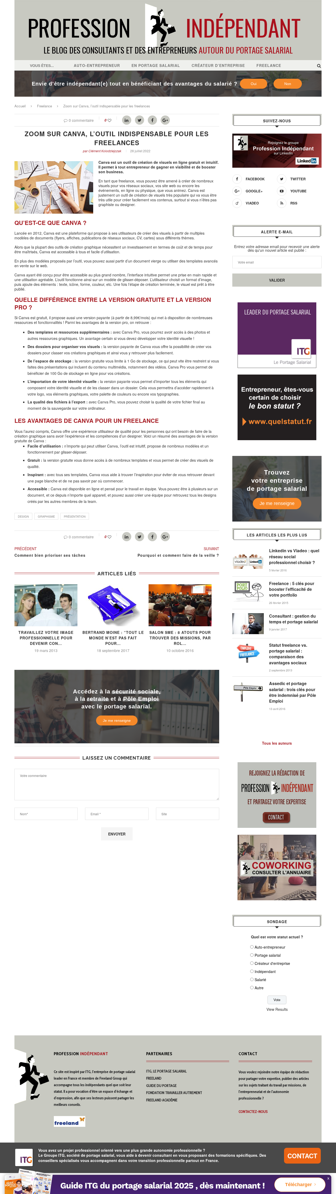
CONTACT (302, 1155)
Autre (259, 987)
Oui (253, 84)
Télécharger (298, 1184)
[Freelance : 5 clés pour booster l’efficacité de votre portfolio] (248, 583)
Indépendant (265, 971)
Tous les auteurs (277, 743)
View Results (277, 1009)
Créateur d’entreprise (218, 65)
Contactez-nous (253, 1111)
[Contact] (277, 765)
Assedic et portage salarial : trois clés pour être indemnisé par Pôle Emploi (292, 692)
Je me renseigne (117, 720)
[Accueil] (168, 2)
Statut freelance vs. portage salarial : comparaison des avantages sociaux (288, 654)
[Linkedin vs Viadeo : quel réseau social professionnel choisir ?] (248, 550)
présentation (75, 516)
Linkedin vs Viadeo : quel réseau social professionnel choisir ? (294, 556)
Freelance (268, 65)
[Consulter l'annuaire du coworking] (277, 837)
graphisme (46, 516)
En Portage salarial (156, 65)
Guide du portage (161, 1085)
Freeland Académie (161, 1100)
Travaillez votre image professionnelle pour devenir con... (46, 638)
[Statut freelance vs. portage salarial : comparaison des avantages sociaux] (248, 645)
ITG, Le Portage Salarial (166, 1071)
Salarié (260, 979)
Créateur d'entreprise (272, 963)
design (23, 516)
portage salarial (124, 1071)
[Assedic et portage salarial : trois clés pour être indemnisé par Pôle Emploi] (248, 683)
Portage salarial (268, 955)
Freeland (153, 1078)
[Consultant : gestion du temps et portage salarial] (248, 615)
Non (287, 84)
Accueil (20, 105)
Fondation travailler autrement (174, 1092)
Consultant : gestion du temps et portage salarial (293, 619)
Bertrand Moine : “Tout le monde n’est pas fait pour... (113, 638)
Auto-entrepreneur (97, 65)
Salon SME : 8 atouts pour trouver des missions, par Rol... (180, 638)
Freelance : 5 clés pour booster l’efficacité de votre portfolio (291, 589)
